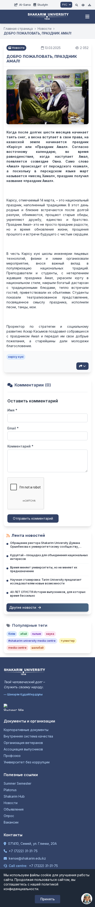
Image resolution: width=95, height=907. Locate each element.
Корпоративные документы (26, 730)
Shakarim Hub (14, 796)
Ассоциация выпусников (23, 749)
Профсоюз (12, 756)
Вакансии (11, 822)
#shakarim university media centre (32, 640)
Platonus (10, 790)
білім (11, 634)
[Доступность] (83, 4)
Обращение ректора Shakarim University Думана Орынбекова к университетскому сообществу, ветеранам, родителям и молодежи (45, 546)
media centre (17, 647)
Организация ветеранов (23, 743)
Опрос (9, 816)
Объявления (14, 809)
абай (23, 634)
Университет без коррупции (27, 762)
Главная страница (18, 29)
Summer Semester (17, 783)
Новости (44, 29)
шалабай (38, 647)
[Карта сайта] (89, 4)
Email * (13, 428)
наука (50, 634)
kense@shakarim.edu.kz (27, 858)
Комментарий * (20, 446)
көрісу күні (16, 356)
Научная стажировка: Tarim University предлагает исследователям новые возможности (46, 581)
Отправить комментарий (33, 518)
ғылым (36, 634)
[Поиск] (76, 4)
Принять (47, 899)
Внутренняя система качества (28, 736)
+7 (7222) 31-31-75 (23, 851)
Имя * (12, 410)
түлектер (68, 640)
